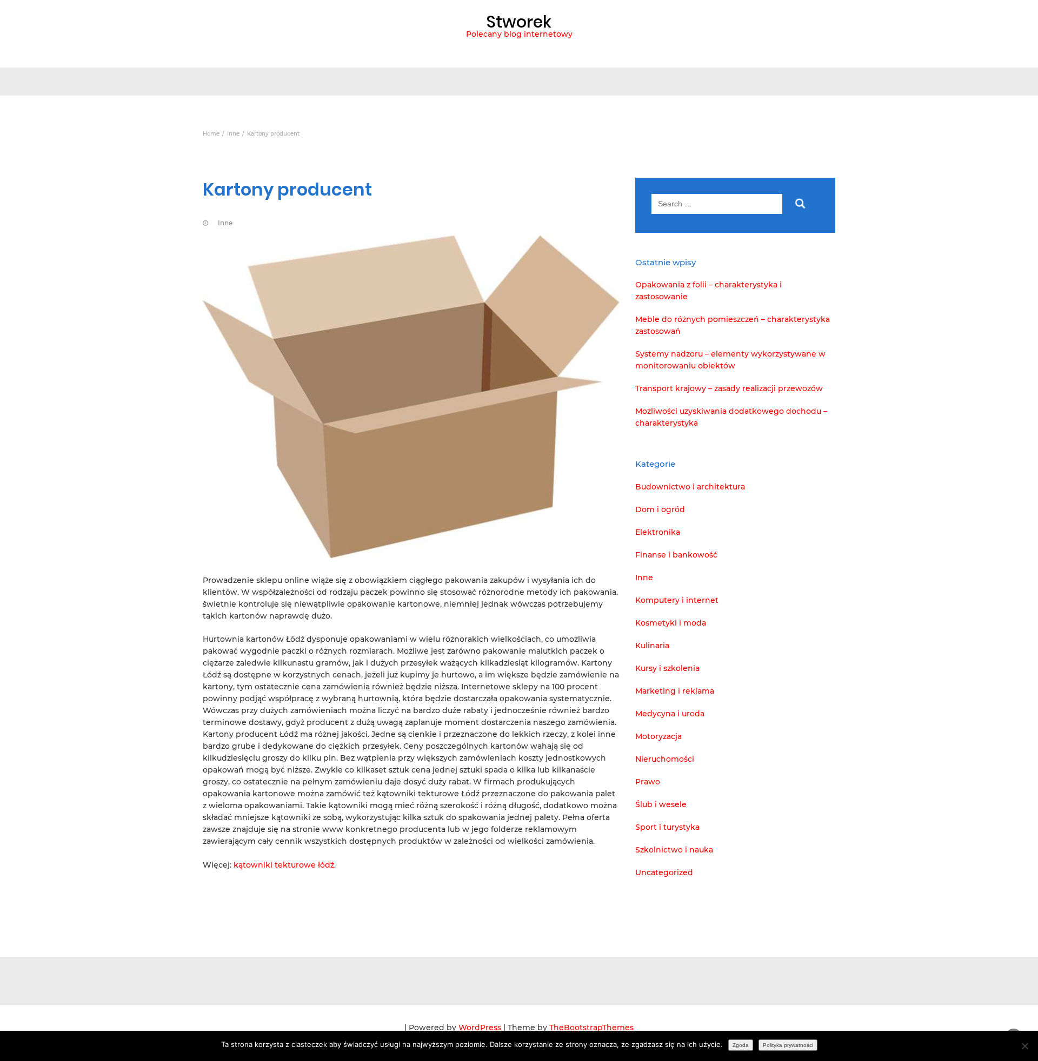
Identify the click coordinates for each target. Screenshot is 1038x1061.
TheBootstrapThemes (591, 1027)
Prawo (647, 782)
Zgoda (741, 1045)
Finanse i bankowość (676, 555)
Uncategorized (664, 872)
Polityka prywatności (788, 1045)
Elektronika (657, 532)
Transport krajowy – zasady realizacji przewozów (729, 388)
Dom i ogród (660, 509)
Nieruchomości (664, 759)
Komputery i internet (676, 600)
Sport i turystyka (667, 827)
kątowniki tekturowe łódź (284, 865)
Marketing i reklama (674, 691)
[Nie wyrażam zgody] (1024, 1045)
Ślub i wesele (661, 804)
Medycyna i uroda (669, 713)
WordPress (479, 1027)
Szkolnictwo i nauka (674, 850)
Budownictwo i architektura (690, 487)
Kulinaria (652, 645)
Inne (225, 223)
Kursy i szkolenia (667, 668)
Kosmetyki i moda (670, 623)
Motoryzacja (658, 736)
